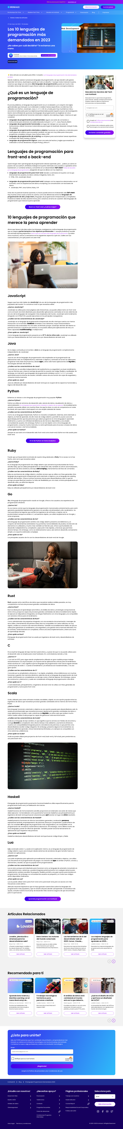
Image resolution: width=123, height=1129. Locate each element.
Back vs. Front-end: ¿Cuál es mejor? (42, 207)
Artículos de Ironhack (48, 55)
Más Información (91, 7)
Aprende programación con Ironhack (42, 899)
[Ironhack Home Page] (14, 7)
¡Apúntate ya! (72, 2)
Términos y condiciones (23, 1123)
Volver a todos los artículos (18, 18)
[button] (16, 12)
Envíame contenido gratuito (99, 132)
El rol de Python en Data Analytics (43, 441)
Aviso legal (11, 1123)
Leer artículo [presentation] (20, 954)
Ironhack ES (11, 1082)
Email (13, 1047)
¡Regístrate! (42, 1066)
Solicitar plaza (108, 7)
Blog (93, 12)
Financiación (84, 12)
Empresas (106, 12)
